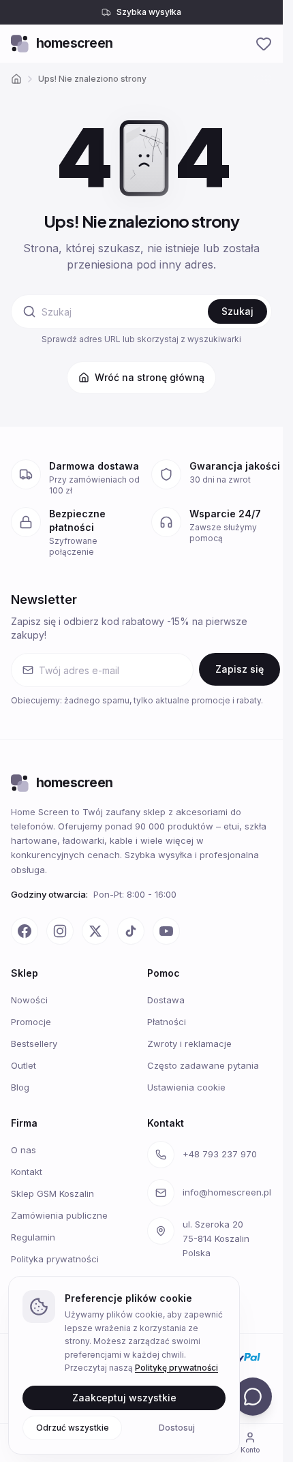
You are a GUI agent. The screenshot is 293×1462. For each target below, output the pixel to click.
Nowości (29, 999)
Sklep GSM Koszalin (52, 1193)
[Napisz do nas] (253, 1396)
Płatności (166, 1021)
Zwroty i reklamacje (189, 1043)
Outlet (23, 1065)
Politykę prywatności (176, 1367)
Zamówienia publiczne (59, 1215)
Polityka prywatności (55, 1258)
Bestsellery (34, 1043)
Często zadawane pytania (203, 1065)
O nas (23, 1149)
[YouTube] (166, 931)
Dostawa (166, 999)
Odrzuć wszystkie (72, 1427)
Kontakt (26, 1171)
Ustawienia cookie (186, 1087)
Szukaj (237, 311)
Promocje (31, 1021)
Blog (20, 1087)
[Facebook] (24, 931)
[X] (95, 931)
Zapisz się (239, 669)
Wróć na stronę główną (149, 377)
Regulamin (33, 1237)
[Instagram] (60, 931)
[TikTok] (130, 931)
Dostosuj (177, 1427)
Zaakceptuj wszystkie (124, 1397)
